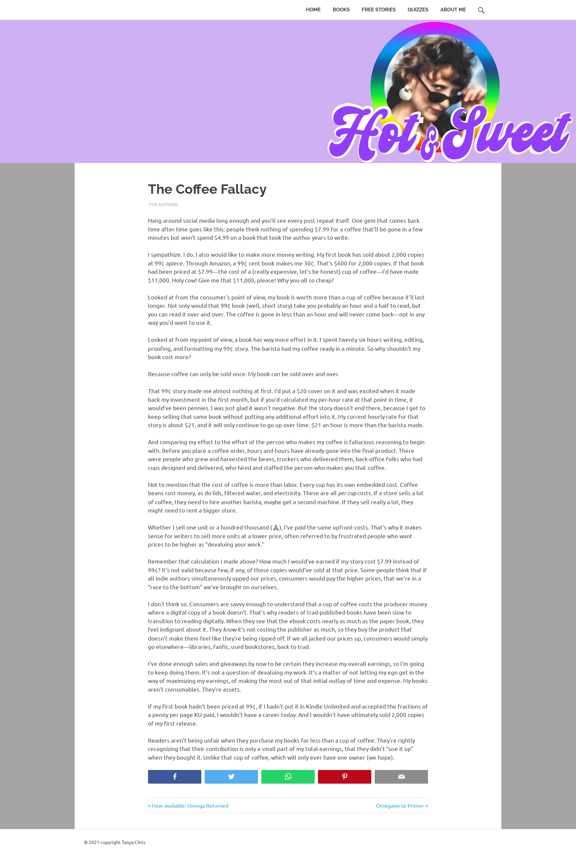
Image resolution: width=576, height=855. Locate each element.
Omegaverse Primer (400, 805)
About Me (453, 10)
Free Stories (379, 10)
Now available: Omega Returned (189, 805)
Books (341, 10)
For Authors (163, 204)
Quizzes (418, 10)
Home (313, 10)
